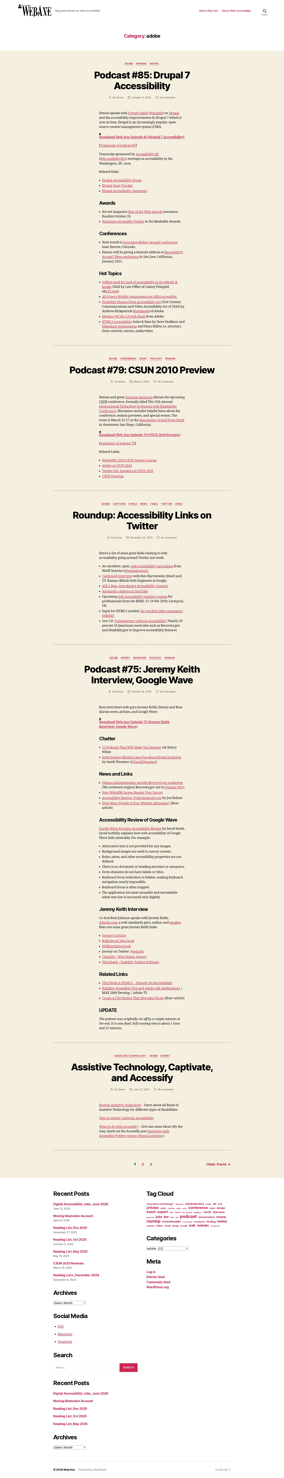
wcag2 (183, 1225)
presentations (207, 1217)
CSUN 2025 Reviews (68, 1263)
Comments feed (158, 1282)
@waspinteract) (136, 571)
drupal (154, 63)
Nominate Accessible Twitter (123, 222)
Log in (150, 1272)
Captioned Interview (117, 576)
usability (150, 1226)
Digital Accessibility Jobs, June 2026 (80, 1204)
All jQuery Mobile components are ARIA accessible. (139, 297)
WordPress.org (157, 1287)
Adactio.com (108, 923)
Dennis (119, 97)
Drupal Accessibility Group (122, 180)
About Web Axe (208, 10)
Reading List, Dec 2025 (70, 1228)
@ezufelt (156, 113)
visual (167, 1225)
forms (177, 1212)
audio (163, 1208)
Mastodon (65, 1334)
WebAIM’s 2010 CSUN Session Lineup (129, 460)
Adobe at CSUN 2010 (117, 466)
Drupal (174, 113)
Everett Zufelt (138, 113)
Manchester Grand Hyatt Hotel (161, 420)
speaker (175, 923)
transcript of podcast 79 (117, 443)
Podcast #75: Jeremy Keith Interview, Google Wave (142, 674)
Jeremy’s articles (114, 936)
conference (128, 358)
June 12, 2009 (141, 1089)
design (221, 1208)
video (179, 504)
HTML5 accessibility (116, 322)
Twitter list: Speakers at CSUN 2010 (127, 471)
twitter (166, 504)
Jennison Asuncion (139, 397)
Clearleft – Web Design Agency (124, 957)
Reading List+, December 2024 (76, 1275)
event (143, 358)
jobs (159, 1217)
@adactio (137, 952)
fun (183, 1213)
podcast (156, 358)
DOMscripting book (116, 946)
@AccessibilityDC (112, 159)
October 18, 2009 (141, 691)
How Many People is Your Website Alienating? (136, 803)
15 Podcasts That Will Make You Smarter (131, 747)
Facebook (65, 1341)
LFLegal (112, 291)
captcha (171, 1208)
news (143, 504)
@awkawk (141, 311)
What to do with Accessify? (118, 1127)
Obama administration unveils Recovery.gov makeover (142, 783)
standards (199, 1221)
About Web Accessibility (236, 10)
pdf (177, 1217)
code (178, 1208)
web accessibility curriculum (152, 566)
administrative (194, 1203)
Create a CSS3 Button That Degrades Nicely (133, 998)
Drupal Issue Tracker (117, 186)
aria (220, 1204)
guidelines (198, 1213)
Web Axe (69, 1469)
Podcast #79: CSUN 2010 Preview (141, 370)
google (189, 1212)
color (184, 1208)
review (221, 1217)
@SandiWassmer (143, 762)
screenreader (171, 1221)
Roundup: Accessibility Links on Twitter (142, 520)
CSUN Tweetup (113, 476)
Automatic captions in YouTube (125, 591)
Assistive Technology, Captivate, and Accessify (142, 1072)
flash (172, 1213)
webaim (170, 358)
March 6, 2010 (141, 381)
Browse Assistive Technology (120, 1105)
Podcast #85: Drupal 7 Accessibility (142, 80)
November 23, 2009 (141, 537)
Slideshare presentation (119, 326)
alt (214, 1203)
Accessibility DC (147, 154)
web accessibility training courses (142, 597)
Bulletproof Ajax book (118, 941)
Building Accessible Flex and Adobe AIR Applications (141, 988)
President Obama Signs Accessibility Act (131, 302)
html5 (133, 504)
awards (141, 63)
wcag (175, 1225)
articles (152, 1208)
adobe (129, 63)
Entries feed (155, 1277)
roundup (153, 1221)
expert (125, 657)
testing (211, 1221)
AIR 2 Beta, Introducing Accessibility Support (135, 586)
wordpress (215, 1226)
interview (139, 657)
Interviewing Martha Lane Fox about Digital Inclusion (141, 757)
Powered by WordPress (92, 1469)
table (154, 504)
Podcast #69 (174, 787)
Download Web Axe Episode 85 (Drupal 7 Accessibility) (141, 137)
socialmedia (187, 1222)
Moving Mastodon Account (73, 1216)
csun (212, 1208)
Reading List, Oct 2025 (70, 1239)
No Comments (167, 97)
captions (119, 504)
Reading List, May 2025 (70, 1251)
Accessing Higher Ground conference (150, 242)
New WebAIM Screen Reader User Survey (132, 793)
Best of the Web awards (145, 212)
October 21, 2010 (141, 97)
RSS (61, 1326)
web (192, 1225)
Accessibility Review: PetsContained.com (132, 798)
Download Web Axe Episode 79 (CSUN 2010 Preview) (139, 435)
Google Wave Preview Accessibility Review (130, 829)
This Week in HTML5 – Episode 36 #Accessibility (137, 983)
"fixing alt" (179, 1204)
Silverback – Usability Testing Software (130, 962)
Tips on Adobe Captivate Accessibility (126, 1118)
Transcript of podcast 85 (118, 146)
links (172, 1217)
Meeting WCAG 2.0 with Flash (123, 317)
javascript (150, 1217)
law (166, 1217)
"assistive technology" (130, 1055)
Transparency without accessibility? (140, 621)
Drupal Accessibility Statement (124, 191)
